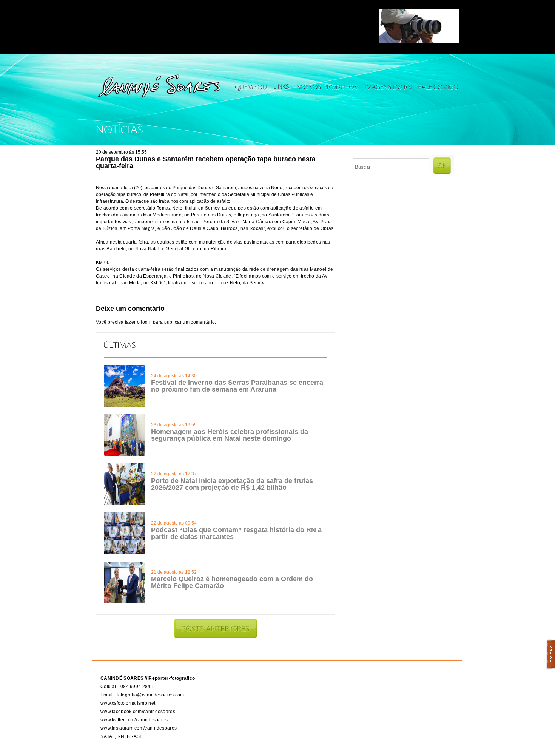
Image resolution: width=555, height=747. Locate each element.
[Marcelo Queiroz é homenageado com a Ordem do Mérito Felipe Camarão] (124, 601)
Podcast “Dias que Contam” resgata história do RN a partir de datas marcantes (236, 533)
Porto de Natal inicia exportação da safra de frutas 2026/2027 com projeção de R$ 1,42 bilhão (232, 484)
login (146, 322)
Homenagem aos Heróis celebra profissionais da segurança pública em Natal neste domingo (229, 435)
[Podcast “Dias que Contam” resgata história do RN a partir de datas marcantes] (124, 552)
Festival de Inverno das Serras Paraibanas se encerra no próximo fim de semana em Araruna (237, 386)
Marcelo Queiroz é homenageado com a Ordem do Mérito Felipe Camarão (232, 582)
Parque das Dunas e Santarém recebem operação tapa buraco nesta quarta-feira (206, 162)
